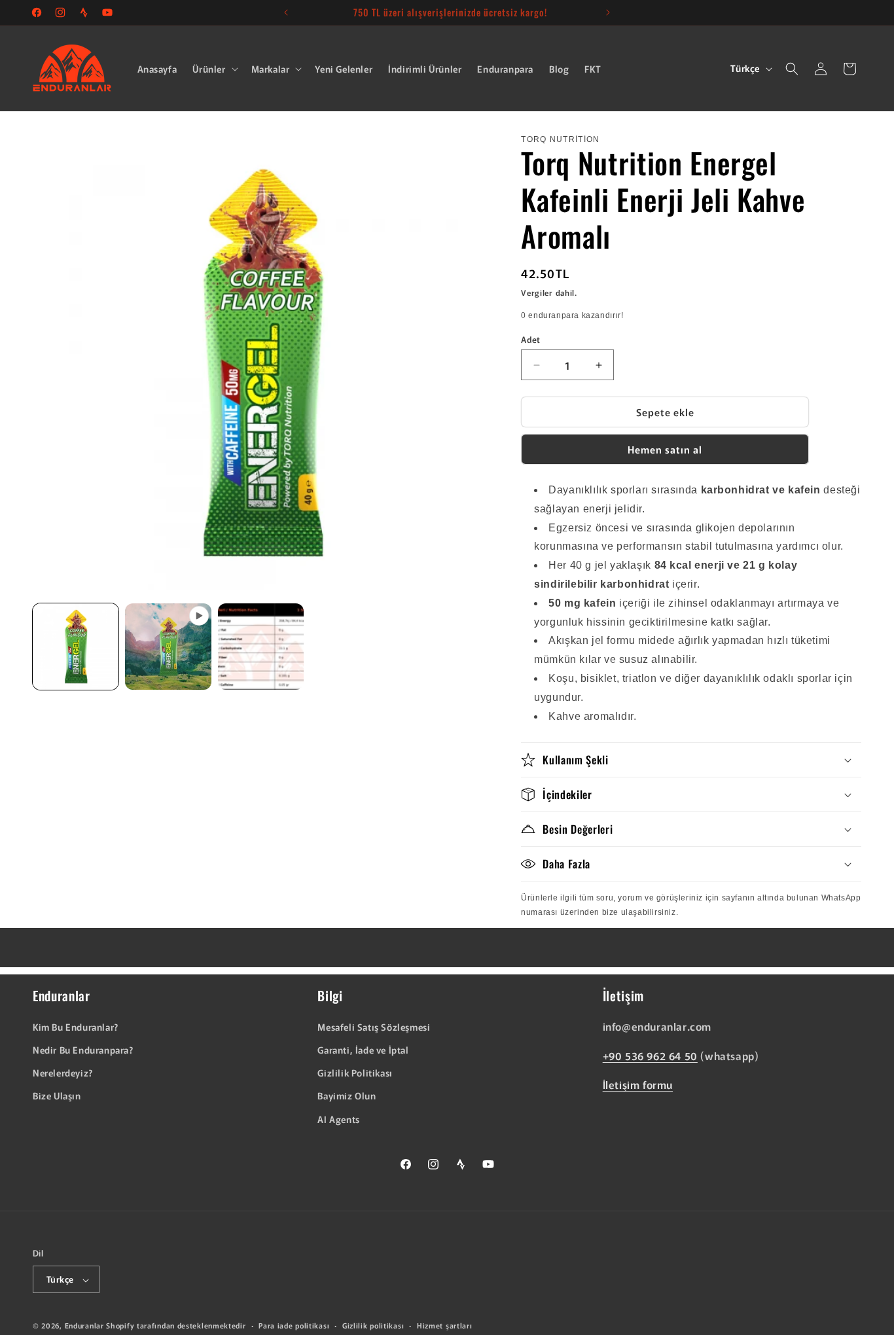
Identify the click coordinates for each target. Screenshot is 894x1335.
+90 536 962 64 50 (650, 1055)
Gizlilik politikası (373, 1325)
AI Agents (338, 1119)
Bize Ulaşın (57, 1096)
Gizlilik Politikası (354, 1073)
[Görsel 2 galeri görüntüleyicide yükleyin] (261, 646)
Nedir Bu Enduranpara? (83, 1049)
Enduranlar (84, 1326)
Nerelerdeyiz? (63, 1073)
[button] (214, 68)
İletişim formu (638, 1085)
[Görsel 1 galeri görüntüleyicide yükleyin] (75, 646)
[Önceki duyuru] (286, 12)
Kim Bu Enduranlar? (75, 1026)
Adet (531, 339)
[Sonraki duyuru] (608, 12)
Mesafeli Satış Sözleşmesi (373, 1026)
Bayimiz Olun (346, 1096)
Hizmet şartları (445, 1325)
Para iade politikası (294, 1325)
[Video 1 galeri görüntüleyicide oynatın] (168, 646)
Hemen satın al (665, 449)
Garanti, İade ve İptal (362, 1049)
